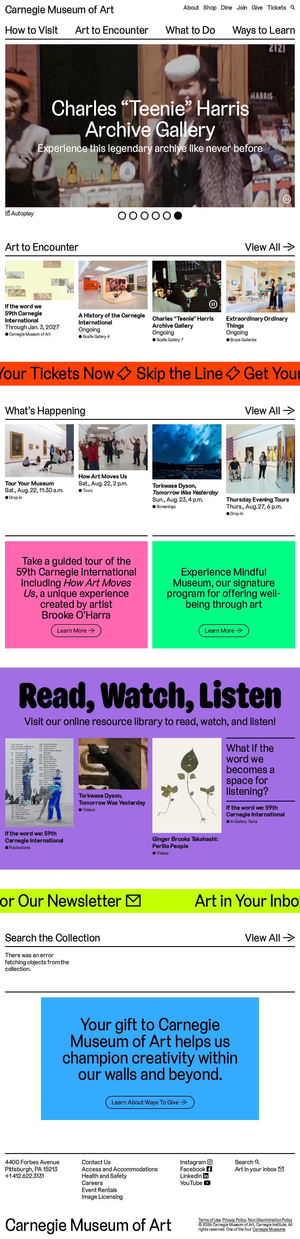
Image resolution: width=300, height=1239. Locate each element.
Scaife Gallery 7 (170, 339)
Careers (92, 1183)
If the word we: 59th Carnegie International (34, 836)
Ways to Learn (263, 30)
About (191, 7)
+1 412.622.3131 (24, 1176)
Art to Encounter (112, 30)
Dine (227, 7)
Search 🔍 (247, 1162)
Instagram (193, 1162)
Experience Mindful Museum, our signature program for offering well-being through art (224, 588)
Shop (210, 7)
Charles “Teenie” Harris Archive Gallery (183, 322)
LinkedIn (191, 1175)
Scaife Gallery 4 (96, 336)
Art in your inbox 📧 (259, 1169)
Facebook (193, 1169)
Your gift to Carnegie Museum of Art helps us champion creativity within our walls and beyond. (150, 1049)
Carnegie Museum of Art (59, 9)
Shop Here (77, 108)
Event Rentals (99, 1190)
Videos (89, 809)
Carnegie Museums (269, 1229)
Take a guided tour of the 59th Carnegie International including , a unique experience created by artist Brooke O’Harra (76, 588)
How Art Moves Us (103, 476)
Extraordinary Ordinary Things (257, 322)
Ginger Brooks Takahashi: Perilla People (185, 842)
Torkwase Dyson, (185, 489)
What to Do (190, 30)
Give (257, 7)
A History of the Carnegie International (112, 318)
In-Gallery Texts (243, 821)
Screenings (166, 506)
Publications (19, 847)
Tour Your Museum (29, 483)
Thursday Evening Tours (257, 499)
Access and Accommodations (120, 1169)
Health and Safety (104, 1176)
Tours (88, 490)
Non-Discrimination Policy (270, 1220)
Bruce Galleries (243, 339)
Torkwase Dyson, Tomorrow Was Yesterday (112, 799)
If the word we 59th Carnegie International (23, 313)
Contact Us (96, 1162)
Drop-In (15, 497)
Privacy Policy (234, 1220)
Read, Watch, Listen (150, 696)
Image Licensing (102, 1197)
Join (242, 7)
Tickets (277, 7)
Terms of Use (209, 1220)
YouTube (192, 1183)
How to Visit (31, 30)
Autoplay (22, 213)
